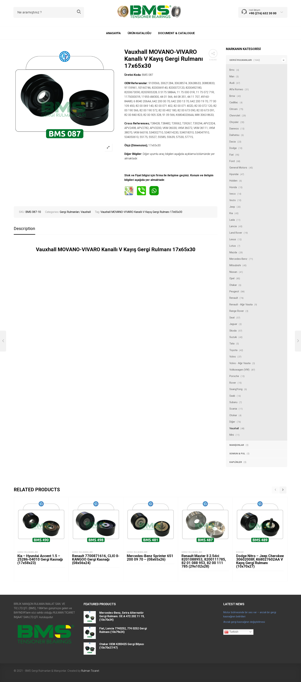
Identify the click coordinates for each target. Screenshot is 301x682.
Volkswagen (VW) (239, 369)
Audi (231, 82)
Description (24, 228)
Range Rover (236, 311)
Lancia (233, 226)
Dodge (233, 148)
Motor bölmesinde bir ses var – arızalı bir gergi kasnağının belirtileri (249, 614)
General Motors (238, 167)
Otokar (233, 415)
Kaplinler (235, 462)
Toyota (233, 350)
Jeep (232, 206)
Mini (231, 434)
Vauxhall (234, 428)
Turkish (233, 631)
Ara (79, 12)
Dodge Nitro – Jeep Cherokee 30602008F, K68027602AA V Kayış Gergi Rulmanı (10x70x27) (260, 561)
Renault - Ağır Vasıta (241, 304)
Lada (232, 219)
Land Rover (235, 232)
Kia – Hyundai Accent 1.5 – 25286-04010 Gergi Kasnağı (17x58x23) (40, 559)
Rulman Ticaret (90, 670)
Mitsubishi (235, 265)
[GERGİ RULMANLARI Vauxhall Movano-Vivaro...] (3, 341)
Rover (232, 382)
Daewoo (234, 128)
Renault (233, 297)
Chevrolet (234, 115)
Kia (231, 213)
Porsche (234, 376)
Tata (231, 343)
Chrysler (234, 122)
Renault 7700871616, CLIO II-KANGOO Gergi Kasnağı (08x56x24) (95, 559)
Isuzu (232, 200)
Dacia (232, 141)
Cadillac (233, 102)
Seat (232, 317)
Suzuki (233, 337)
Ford (232, 161)
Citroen (233, 109)
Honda (233, 187)
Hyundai (233, 174)
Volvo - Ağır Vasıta (239, 363)
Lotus (232, 245)
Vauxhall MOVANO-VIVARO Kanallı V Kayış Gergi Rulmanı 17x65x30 (141, 212)
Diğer (232, 421)
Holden (233, 180)
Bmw (232, 96)
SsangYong (235, 389)
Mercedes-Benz (238, 258)
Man (231, 76)
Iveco (232, 193)
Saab (232, 395)
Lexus (232, 239)
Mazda (233, 252)
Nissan (233, 271)
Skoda (233, 330)
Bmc (232, 69)
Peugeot (234, 291)
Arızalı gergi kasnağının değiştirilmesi (244, 621)
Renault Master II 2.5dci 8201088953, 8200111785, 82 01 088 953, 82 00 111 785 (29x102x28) (204, 561)
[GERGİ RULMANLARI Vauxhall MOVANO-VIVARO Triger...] (298, 341)
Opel (231, 278)
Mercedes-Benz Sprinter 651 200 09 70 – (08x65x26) (150, 557)
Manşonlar (236, 445)
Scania (233, 408)
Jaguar (233, 324)
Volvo (232, 356)
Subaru (233, 402)
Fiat (231, 154)
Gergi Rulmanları (240, 60)
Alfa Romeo (236, 89)
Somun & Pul (237, 453)
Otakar (233, 285)
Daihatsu (234, 135)
